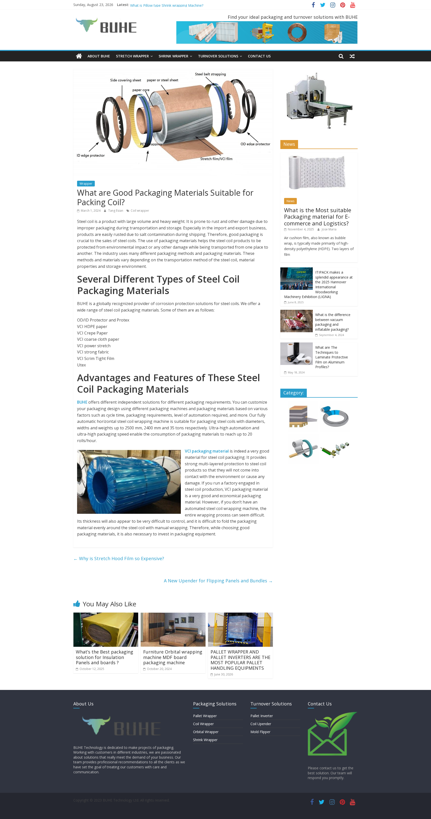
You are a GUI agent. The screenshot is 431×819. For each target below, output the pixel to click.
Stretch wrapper (132, 56)
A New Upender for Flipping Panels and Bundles (218, 581)
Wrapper (86, 183)
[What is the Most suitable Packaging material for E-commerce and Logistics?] (319, 155)
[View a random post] (352, 56)
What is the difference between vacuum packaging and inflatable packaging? (332, 322)
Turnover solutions (218, 56)
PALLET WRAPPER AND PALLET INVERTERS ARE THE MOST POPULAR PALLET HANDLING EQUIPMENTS (240, 660)
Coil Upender (260, 723)
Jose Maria (329, 229)
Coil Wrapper (203, 723)
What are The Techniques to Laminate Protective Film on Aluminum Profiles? (331, 357)
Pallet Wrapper (205, 715)
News (290, 201)
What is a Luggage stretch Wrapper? (159, 4)
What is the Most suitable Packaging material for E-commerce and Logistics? (317, 216)
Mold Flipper (260, 731)
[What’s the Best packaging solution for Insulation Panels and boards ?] (105, 615)
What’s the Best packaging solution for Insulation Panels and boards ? (104, 657)
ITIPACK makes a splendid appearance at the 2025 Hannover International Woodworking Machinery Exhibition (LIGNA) (318, 284)
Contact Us (259, 56)
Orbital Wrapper (205, 731)
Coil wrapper (140, 210)
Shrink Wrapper (205, 739)
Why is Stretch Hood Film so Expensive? (118, 558)
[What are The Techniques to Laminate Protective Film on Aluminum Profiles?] (296, 345)
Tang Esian (116, 210)
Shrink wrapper (173, 56)
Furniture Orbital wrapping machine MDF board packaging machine (172, 657)
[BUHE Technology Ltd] (79, 56)
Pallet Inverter (261, 715)
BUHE (82, 402)
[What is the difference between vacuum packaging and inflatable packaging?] (296, 312)
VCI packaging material (207, 451)
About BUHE (99, 56)
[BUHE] (123, 714)
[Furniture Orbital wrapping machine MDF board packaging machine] (173, 615)
